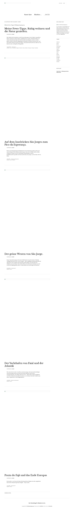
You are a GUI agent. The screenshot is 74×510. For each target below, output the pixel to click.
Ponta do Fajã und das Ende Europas (25, 475)
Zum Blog (60, 3)
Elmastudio (50, 506)
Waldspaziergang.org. (30, 506)
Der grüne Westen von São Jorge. (23, 254)
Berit (13, 34)
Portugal (58, 58)
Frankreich (58, 50)
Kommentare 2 (13, 485)
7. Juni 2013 (8, 485)
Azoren (11, 269)
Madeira (58, 54)
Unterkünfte (58, 60)
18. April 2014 (8, 268)
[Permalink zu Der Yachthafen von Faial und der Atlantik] (27, 279)
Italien (57, 53)
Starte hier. (63, 34)
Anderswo (8, 269)
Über (64, 3)
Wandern (58, 61)
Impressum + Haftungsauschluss (63, 71)
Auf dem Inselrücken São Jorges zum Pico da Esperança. (26, 143)
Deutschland (58, 46)
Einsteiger (58, 47)
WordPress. (42, 506)
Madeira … (38, 14)
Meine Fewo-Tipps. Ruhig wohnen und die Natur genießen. (27, 30)
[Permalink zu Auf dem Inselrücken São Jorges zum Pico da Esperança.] (27, 58)
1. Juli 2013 (8, 380)
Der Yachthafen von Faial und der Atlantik (23, 364)
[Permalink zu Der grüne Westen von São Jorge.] (27, 170)
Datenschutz (59, 72)
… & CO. (47, 14)
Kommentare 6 (14, 268)
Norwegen (58, 57)
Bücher (58, 44)
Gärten (58, 51)
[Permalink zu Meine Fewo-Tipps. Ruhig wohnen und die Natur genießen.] (14, 25)
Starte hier (28, 14)
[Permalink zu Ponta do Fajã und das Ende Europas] (27, 391)
